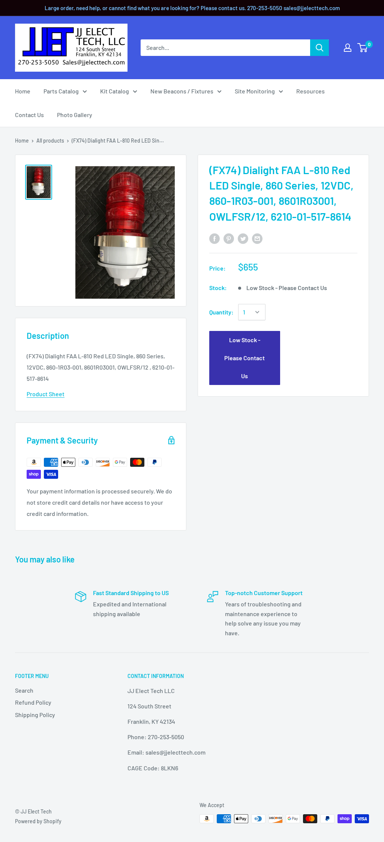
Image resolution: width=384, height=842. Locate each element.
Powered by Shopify (38, 821)
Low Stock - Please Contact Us (244, 357)
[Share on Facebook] (214, 238)
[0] (363, 47)
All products (50, 140)
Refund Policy (33, 702)
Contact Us (29, 114)
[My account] (347, 48)
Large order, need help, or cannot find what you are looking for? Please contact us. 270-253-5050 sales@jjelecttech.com (192, 8)
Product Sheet (45, 393)
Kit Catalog (114, 91)
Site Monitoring (255, 91)
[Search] (319, 47)
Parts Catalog (61, 91)
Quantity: (221, 312)
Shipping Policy (35, 714)
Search (24, 690)
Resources (310, 91)
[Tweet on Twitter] (243, 238)
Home (22, 91)
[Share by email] (257, 238)
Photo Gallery (74, 114)
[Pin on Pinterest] (229, 238)
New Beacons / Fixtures (181, 91)
